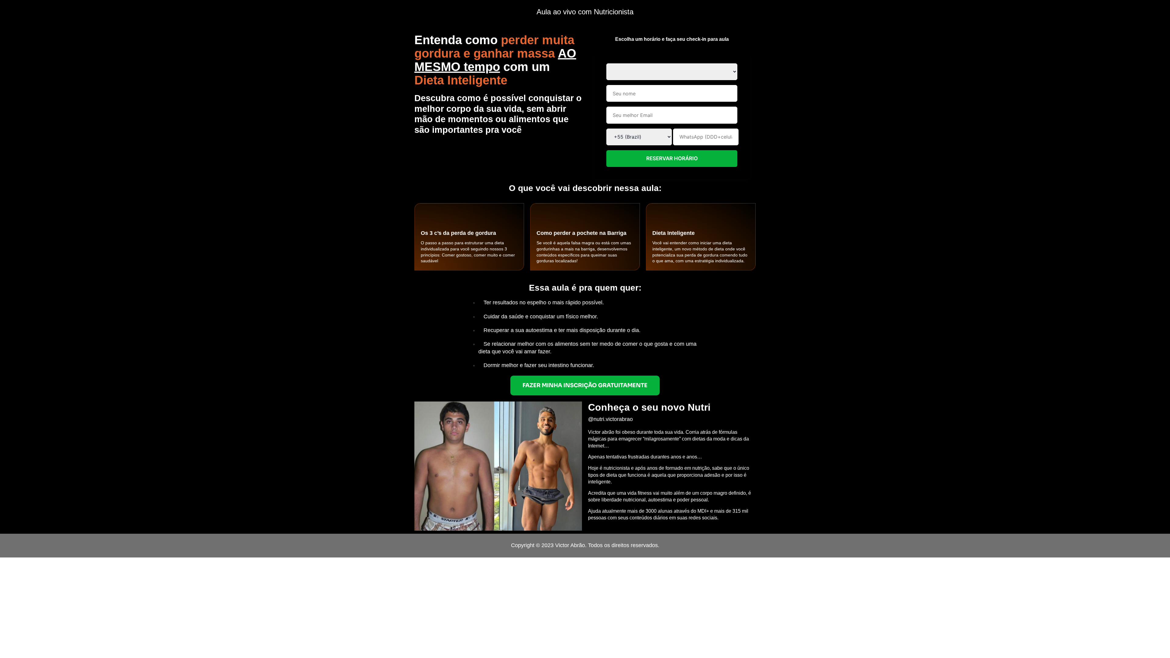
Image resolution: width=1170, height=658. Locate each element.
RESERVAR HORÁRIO (672, 158)
